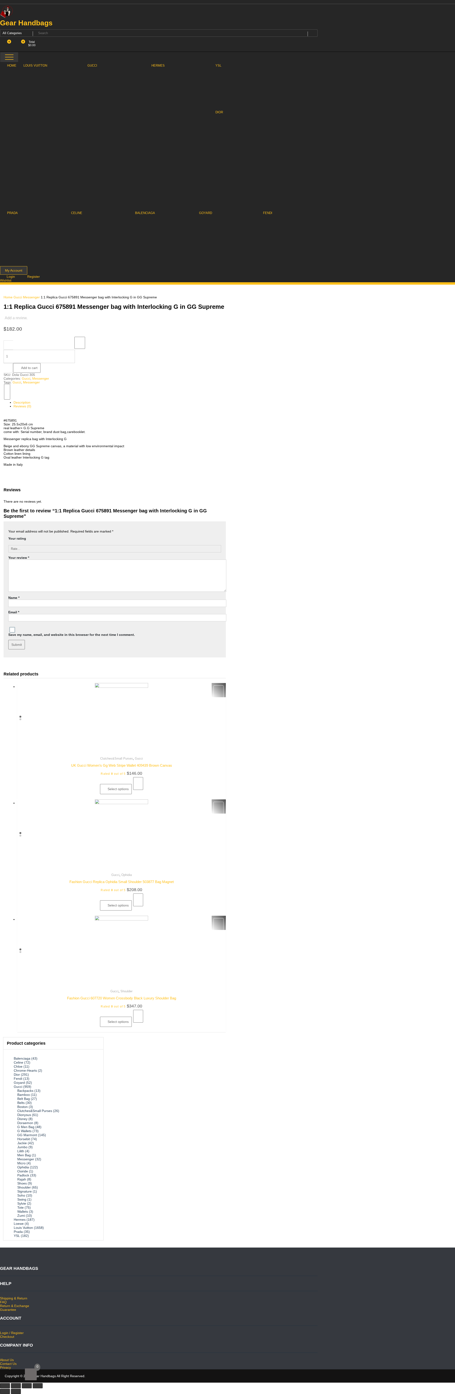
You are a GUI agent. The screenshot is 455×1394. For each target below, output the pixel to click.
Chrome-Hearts (25, 1070)
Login (11, 276)
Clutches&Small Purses (116, 758)
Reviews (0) (22, 406)
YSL (17, 1236)
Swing (21, 1199)
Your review (18, 558)
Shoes (22, 1183)
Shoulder (126, 991)
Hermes (20, 1219)
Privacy (5, 1367)
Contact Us (8, 1364)
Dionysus (24, 1115)
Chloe (18, 1066)
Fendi (18, 1078)
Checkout (7, 1337)
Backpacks (25, 1091)
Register (33, 276)
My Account (13, 270)
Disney (22, 1119)
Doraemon (25, 1123)
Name (13, 598)
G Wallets (24, 1131)
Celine (18, 1062)
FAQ (3, 1302)
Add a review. (16, 318)
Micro (21, 1163)
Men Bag (24, 1155)
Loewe (19, 1223)
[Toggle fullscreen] (27, 1385)
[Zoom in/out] (38, 1385)
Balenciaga (22, 1058)
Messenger (31, 297)
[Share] (16, 1385)
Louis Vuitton (23, 1228)
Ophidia (126, 875)
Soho (21, 1195)
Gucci (18, 297)
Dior (17, 1074)
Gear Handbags (26, 23)
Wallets (22, 1211)
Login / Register (12, 1333)
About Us (7, 1360)
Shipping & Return (13, 1298)
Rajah (21, 1179)
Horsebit (23, 1139)
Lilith (20, 1151)
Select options (118, 789)
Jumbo (22, 1147)
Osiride (22, 1171)
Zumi (21, 1215)
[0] (31, 1374)
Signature (24, 1191)
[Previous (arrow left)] (5, 1391)
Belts (21, 1103)
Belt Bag (23, 1099)
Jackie (22, 1143)
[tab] (117, 402)
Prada (18, 1232)
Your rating (17, 538)
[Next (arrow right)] (16, 1391)
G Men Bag (25, 1127)
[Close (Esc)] (5, 1385)
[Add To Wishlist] (79, 343)
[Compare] (7, 392)
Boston (22, 1107)
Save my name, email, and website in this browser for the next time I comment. (71, 635)
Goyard (19, 1082)
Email (13, 612)
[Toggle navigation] (9, 57)
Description (22, 402)
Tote (20, 1207)
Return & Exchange (14, 1306)
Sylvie (21, 1203)
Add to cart (29, 368)
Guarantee (8, 1310)
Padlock (23, 1175)
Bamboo (23, 1095)
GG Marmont (27, 1135)
